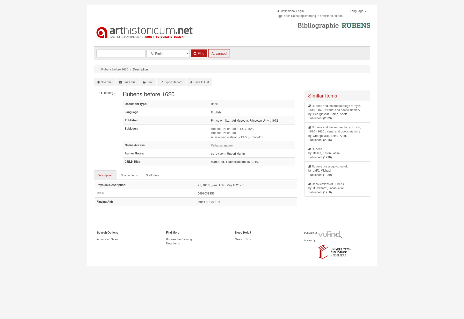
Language (357, 11)
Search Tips (243, 239)
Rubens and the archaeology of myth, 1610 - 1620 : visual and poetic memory (334, 108)
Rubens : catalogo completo (330, 166)
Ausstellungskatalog (224, 137)
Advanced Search (108, 239)
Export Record (173, 82)
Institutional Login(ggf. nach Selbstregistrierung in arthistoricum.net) (310, 13)
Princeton (257, 137)
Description (105, 175)
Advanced (219, 53)
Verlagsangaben (222, 145)
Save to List (201, 82)
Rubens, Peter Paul (224, 128)
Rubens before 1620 (114, 69)
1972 (244, 137)
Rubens (317, 149)
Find (200, 53)
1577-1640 (247, 128)
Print (149, 82)
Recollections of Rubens (328, 184)
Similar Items (129, 175)
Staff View (152, 175)
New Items (173, 243)
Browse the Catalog (179, 239)
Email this (129, 82)
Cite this (106, 82)
